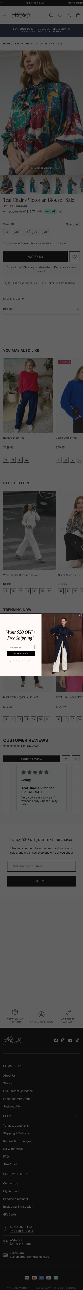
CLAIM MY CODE (21, 654)
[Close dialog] (81, 615)
